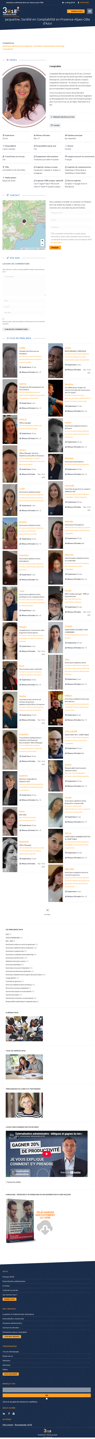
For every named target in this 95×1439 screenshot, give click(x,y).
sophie (68, 422)
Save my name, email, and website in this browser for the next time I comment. (23, 323)
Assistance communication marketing (49, 46)
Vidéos (5, 1370)
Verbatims (6, 1361)
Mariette (69, 554)
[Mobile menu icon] (90, 11)
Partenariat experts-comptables (15, 1332)
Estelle (68, 590)
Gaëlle (22, 347)
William (68, 695)
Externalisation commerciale (13, 1319)
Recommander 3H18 (23, 1425)
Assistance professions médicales (18, 971)
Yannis (68, 347)
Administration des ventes (28, 534)
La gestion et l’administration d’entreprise (18, 1314)
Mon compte (8, 1425)
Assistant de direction (11, 1328)
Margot (23, 626)
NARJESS (23, 841)
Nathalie (69, 521)
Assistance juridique (26, 605)
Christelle (69, 485)
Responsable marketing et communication (21, 1001)
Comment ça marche (10, 1290)
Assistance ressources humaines (30, 356)
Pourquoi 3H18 (8, 1277)
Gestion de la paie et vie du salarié (30, 359)
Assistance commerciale (27, 531)
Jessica (22, 449)
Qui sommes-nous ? (10, 1295)
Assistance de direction (27, 498)
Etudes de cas (8, 1356)
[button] (42, 241)
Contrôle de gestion (80, 497)
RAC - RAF (22, 817)
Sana (67, 659)
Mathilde (69, 458)
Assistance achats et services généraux (20, 944)
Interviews (7, 1365)
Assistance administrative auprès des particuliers (24, 975)
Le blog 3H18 (70, 2)
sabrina (22, 383)
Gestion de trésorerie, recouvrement (19, 998)
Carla (21, 591)
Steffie (68, 764)
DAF (27, 817)
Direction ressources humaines (17, 988)
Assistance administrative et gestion (17, 46)
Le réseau (6, 1286)
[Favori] (6, 375)
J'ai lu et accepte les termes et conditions (20, 1402)
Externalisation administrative (14, 1281)
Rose (21, 665)
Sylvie (22, 811)
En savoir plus (56, 243)
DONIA (68, 626)
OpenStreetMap (32, 249)
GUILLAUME (71, 731)
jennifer (23, 522)
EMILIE (23, 419)
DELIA (68, 833)
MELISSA (69, 869)
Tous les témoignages (11, 1352)
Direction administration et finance (19, 985)
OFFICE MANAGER (25, 392)
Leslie (22, 488)
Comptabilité (7, 49)
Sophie (22, 696)
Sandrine (23, 775)
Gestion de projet (25, 362)
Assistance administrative (12, 1323)
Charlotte (24, 555)
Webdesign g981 (52, 1435)
